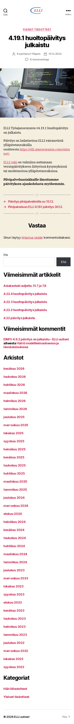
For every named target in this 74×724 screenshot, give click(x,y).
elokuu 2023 (12, 602)
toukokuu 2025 (14, 465)
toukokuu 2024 (14, 538)
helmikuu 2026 (14, 401)
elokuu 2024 (12, 514)
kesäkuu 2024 (13, 530)
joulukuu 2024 (14, 497)
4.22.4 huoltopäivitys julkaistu (25, 294)
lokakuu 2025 (13, 433)
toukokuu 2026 (14, 376)
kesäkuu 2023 (13, 610)
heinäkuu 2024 (14, 522)
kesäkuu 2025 (13, 457)
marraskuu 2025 (15, 425)
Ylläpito (35, 53)
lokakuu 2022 (13, 659)
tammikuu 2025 (15, 489)
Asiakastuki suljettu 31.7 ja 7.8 (24, 286)
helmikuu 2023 (14, 626)
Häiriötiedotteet (15, 689)
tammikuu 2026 (15, 409)
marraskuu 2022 (15, 651)
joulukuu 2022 (13, 643)
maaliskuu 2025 (15, 481)
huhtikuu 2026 (14, 385)
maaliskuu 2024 (15, 554)
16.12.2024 (55, 53)
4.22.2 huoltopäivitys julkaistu (25, 310)
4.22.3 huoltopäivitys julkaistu (25, 302)
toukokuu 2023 (14, 618)
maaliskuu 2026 (15, 393)
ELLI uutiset (22, 717)
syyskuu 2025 (13, 441)
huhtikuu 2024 (14, 546)
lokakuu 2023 (13, 586)
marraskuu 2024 (15, 505)
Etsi (5, 254)
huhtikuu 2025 (14, 473)
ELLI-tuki (10, 162)
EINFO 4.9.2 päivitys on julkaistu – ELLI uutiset (36, 339)
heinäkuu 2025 (14, 449)
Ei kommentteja (39, 59)
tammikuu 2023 (15, 635)
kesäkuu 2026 (13, 368)
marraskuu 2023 (15, 578)
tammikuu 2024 (15, 562)
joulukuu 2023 (14, 570)
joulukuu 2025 (14, 417)
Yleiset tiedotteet (37, 29)
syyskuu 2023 (13, 594)
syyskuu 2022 (13, 667)
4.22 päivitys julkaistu (19, 318)
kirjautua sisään (32, 237)
